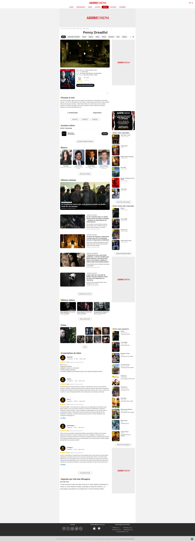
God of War (123, 167)
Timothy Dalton (98, 73)
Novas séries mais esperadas (123, 202)
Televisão (113, 7)
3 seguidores (70, 401)
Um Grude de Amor (125, 364)
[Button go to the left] (130, 37)
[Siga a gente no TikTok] (77, 528)
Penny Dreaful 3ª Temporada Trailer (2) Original (84, 312)
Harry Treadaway (104, 166)
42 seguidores (70, 380)
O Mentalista (124, 375)
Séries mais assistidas (71, 28)
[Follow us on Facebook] (64, 528)
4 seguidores (70, 427)
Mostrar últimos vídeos (85, 319)
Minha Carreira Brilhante (126, 409)
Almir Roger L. (71, 425)
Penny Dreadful (95, 32)
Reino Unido (90, 74)
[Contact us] (81, 528)
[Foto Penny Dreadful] (68, 335)
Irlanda (95, 74)
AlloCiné (115, 527)
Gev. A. (69, 399)
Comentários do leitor (71, 353)
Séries (105, 7)
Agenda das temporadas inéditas (123, 253)
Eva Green (82, 73)
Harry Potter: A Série (125, 135)
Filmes (71, 7)
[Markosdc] (62, 357)
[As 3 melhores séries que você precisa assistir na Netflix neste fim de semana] (85, 196)
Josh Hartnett (89, 73)
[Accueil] (97, 3)
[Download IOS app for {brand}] (95, 528)
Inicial (62, 28)
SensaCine (115, 529)
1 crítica (76, 380)
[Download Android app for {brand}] (100, 528)
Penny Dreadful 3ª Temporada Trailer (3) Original (68, 312)
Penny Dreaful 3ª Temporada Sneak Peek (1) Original (101, 312)
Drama (87, 70)
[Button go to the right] (133, 37)
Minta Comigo (124, 420)
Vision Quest (124, 189)
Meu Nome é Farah (125, 353)
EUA (85, 74)
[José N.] (62, 379)
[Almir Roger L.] (62, 426)
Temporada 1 (95, 119)
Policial (91, 70)
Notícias (97, 7)
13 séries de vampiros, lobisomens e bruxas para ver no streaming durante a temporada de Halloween (97, 238)
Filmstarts (125, 527)
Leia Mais (63, 418)
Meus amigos (86, 77)
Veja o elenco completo (85, 173)
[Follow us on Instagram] (73, 528)
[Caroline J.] (62, 448)
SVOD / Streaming (66, 128)
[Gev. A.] (62, 400)
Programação (80, 7)
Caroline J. (70, 447)
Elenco (64, 147)
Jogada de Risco (125, 431)
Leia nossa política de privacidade (127, 538)
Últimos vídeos (68, 300)
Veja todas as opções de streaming (85, 141)
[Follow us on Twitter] (68, 528)
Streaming (122, 7)
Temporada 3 (75, 119)
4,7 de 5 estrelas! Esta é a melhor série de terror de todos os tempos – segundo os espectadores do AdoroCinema (97, 219)
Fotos (63, 325)
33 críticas (76, 358)
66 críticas (76, 401)
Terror (95, 70)
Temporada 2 (85, 119)
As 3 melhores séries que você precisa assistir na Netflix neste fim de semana (83, 205)
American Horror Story (126, 240)
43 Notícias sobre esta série (85, 293)
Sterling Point (124, 229)
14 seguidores (70, 358)
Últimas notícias (68, 180)
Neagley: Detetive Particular (127, 156)
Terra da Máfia (124, 219)
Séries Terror (79, 28)
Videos (90, 7)
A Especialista (124, 145)
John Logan (85, 71)
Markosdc (70, 357)
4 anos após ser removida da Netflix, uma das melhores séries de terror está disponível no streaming (97, 277)
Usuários (79, 77)
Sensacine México (121, 531)
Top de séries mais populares (123, 444)
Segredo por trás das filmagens (75, 479)
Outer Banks (123, 398)
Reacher (122, 208)
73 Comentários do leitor (85, 472)
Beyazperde (127, 529)
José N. (69, 379)
